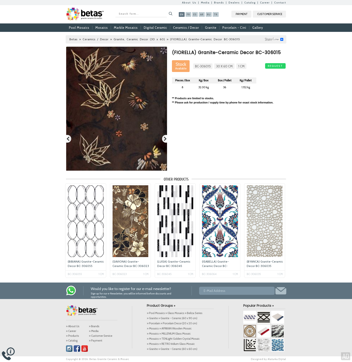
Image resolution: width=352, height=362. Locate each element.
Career (265, 2)
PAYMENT (242, 14)
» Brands (94, 326)
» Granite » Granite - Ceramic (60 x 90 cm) (172, 318)
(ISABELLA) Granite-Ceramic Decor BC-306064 (215, 266)
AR (201, 14)
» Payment (95, 340)
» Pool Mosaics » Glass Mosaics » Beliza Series (174, 313)
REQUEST (275, 66)
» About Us (72, 326)
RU (208, 14)
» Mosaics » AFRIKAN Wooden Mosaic (169, 328)
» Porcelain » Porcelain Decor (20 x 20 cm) (172, 323)
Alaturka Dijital (277, 359)
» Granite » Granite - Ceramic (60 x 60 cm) (172, 349)
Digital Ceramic (155, 27)
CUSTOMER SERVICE (269, 14)
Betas (73, 39)
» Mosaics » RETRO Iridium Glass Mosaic (171, 344)
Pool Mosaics (79, 27)
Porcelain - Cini (234, 27)
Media (205, 2)
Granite (210, 27)
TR (215, 14)
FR (188, 14)
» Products (72, 335)
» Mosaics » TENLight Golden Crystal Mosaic (173, 338)
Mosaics (101, 27)
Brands (219, 2)
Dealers (234, 2)
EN (181, 14)
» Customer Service (100, 335)
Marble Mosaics (126, 27)
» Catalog (72, 340)
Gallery (257, 27)
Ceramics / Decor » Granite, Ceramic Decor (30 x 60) (124, 39)
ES (195, 14)
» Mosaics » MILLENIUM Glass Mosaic (169, 333)
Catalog (250, 2)
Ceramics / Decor (186, 27)
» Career (71, 331)
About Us (189, 2)
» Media (94, 331)
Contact (280, 2)
